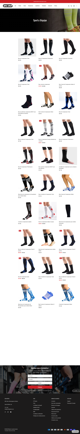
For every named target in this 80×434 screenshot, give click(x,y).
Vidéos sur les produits (56, 417)
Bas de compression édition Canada (46, 221)
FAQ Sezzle (53, 413)
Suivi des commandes (56, 403)
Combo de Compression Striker (65, 304)
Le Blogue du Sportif (37, 405)
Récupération (30, 5)
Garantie (53, 407)
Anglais (68, 401)
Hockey (55, 5)
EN (76, 5)
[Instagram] (7, 412)
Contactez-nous (54, 420)
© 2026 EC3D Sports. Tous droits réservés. (11, 429)
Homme (20, 5)
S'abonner (40, 387)
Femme (24, 5)
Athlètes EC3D (36, 407)
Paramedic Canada (71, 403)
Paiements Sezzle (55, 411)
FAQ (34, 403)
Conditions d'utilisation (38, 413)
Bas (15, 5)
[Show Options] (51, 383)
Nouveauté (50, 5)
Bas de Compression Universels (65, 58)
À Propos (35, 401)
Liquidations (37, 5)
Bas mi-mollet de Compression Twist (25, 139)
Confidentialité (36, 409)
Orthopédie (44, 5)
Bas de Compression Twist (23, 58)
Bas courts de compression (44, 84)
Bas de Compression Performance (46, 58)
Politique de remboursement (39, 415)
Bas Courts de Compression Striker (46, 111)
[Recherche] (71, 5)
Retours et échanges (55, 405)
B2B (34, 411)
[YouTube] (10, 412)
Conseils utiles (54, 415)
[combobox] (40, 383)
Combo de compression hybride (24, 221)
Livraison (53, 401)
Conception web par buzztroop (10, 430)
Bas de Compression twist (23, 276)
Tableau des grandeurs (56, 409)
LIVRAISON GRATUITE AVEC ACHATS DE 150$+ (40, 1)
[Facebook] (5, 412)
